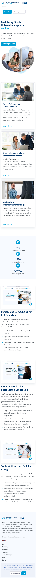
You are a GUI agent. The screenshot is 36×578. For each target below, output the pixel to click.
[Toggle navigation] (4, 7)
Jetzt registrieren (19, 12)
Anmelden (7, 12)
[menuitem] (18, 544)
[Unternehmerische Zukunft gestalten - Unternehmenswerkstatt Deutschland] (14, 3)
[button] (15, 573)
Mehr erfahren (8, 126)
